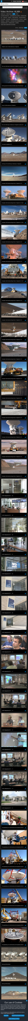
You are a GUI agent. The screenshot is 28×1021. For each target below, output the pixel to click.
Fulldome (3, 19)
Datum (25, 27)
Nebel (25, 19)
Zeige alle (3, 13)
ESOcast (5, 17)
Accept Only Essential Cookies (18, 1015)
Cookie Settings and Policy (14, 1018)
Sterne (16, 22)
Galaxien (8, 19)
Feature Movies (22, 17)
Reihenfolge (21, 27)
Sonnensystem (4, 22)
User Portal (19, 1)
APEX (17, 13)
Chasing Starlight (5, 15)
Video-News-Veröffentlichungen (8, 24)
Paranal (3, 21)
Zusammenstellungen (15, 15)
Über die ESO (9, 13)
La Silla (21, 19)
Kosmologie (23, 15)
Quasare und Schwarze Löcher (17, 21)
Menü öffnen (5, 4)
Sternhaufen (11, 22)
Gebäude (7, 21)
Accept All (6, 1015)
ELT (1, 17)
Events (9, 17)
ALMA (14, 13)
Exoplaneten (15, 17)
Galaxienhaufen (14, 19)
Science (14, 1)
